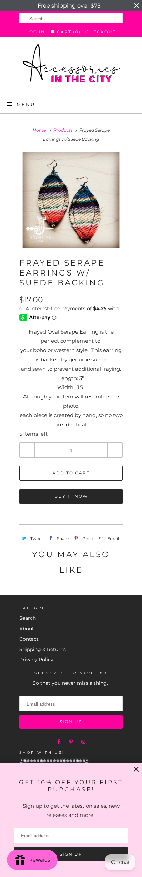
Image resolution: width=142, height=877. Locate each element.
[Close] (136, 769)
